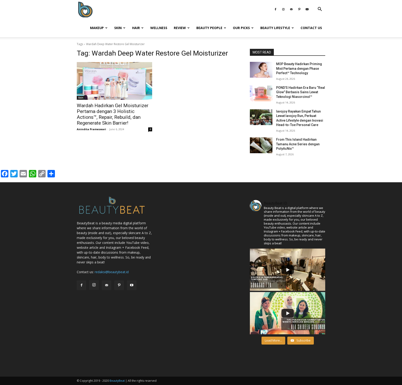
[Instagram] (283, 9)
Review (180, 28)
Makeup (97, 28)
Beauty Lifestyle (275, 28)
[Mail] (291, 9)
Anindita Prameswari (91, 129)
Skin (118, 28)
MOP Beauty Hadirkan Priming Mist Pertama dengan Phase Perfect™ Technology (299, 68)
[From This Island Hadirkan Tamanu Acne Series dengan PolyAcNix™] (261, 145)
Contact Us (311, 28)
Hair (136, 28)
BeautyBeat (117, 381)
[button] (319, 9)
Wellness (158, 28)
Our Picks (241, 28)
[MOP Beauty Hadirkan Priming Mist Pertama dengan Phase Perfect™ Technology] (261, 70)
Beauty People (209, 28)
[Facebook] (275, 9)
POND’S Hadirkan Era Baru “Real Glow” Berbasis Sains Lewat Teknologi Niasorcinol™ (300, 92)
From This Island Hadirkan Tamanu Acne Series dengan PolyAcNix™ (298, 144)
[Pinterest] (299, 9)
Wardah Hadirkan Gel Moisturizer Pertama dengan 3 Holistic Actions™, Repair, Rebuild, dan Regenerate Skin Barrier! (112, 114)
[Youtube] (307, 9)
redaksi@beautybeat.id (112, 272)
